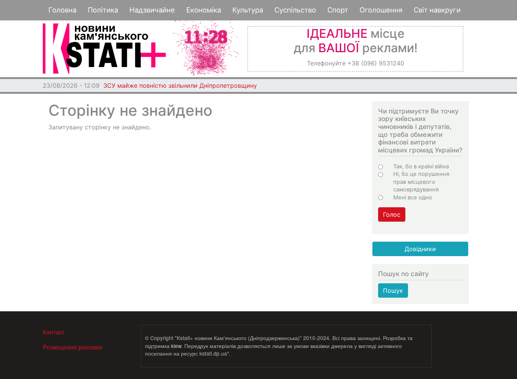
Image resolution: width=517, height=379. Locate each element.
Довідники (420, 249)
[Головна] (104, 49)
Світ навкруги (437, 10)
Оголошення (381, 10)
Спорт (337, 10)
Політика (103, 10)
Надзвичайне (152, 10)
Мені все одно (412, 197)
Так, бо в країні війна (421, 166)
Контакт (53, 332)
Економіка (203, 10)
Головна (62, 10)
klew (176, 345)
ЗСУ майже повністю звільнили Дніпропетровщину (180, 85)
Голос (391, 214)
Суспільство (295, 10)
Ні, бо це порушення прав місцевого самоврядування (421, 182)
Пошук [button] (393, 290)
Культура (247, 10)
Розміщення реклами (72, 347)
